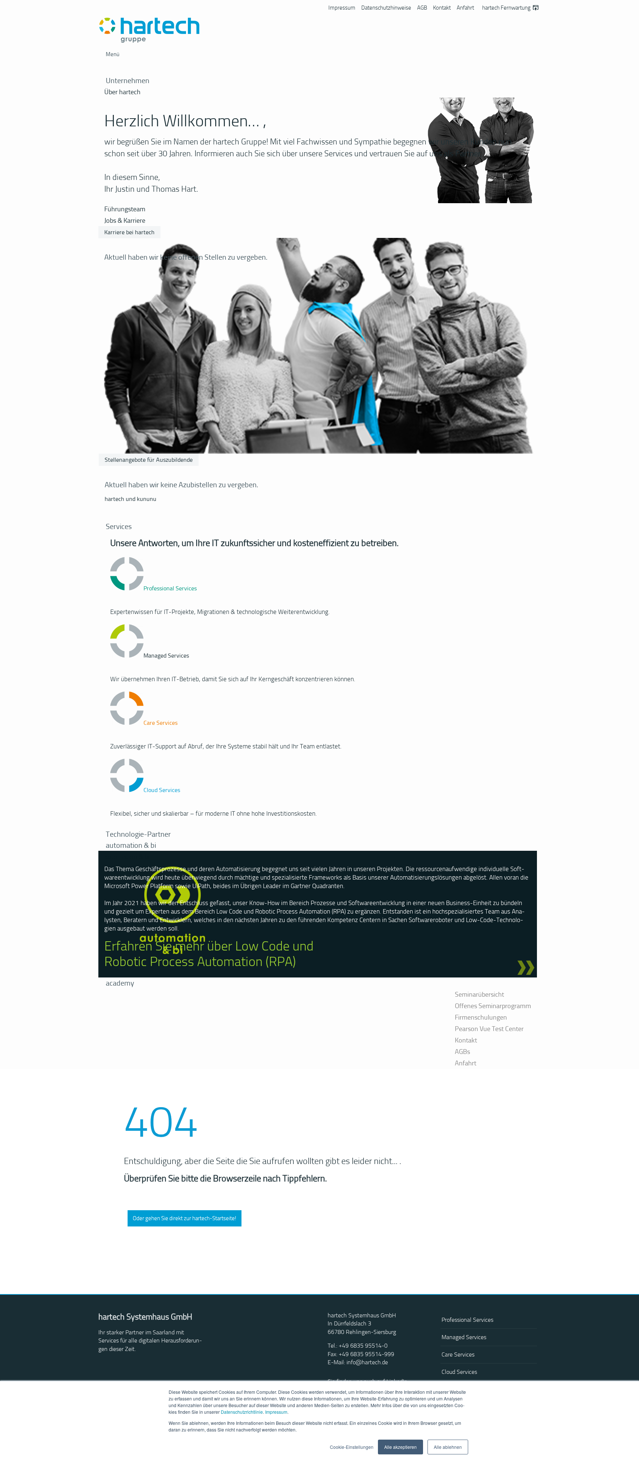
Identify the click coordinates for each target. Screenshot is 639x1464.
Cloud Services (459, 1371)
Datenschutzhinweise (386, 7)
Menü (112, 54)
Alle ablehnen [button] (448, 1447)
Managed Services (464, 1337)
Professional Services (467, 1319)
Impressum (276, 1412)
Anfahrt (465, 7)
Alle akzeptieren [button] (400, 1447)
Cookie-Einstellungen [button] (351, 1447)
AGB (422, 7)
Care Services (458, 1354)
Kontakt (442, 7)
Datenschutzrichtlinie (242, 1412)
